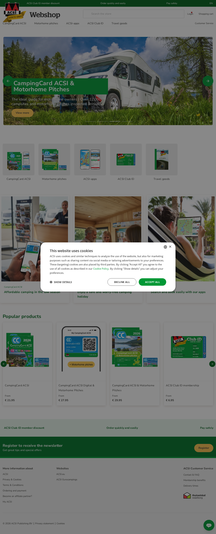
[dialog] (108, 267)
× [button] (170, 247)
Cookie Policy (101, 268)
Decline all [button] (122, 281)
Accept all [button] (152, 281)
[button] (61, 282)
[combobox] (165, 247)
